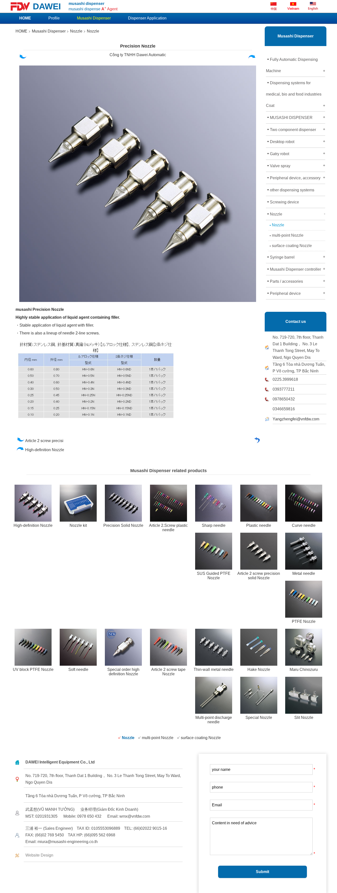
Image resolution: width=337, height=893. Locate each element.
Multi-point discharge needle (213, 719)
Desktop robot (296, 141)
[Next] (252, 58)
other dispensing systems (290, 189)
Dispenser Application (147, 18)
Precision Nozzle (137, 46)
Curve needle (304, 525)
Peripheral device (296, 293)
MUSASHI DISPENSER (296, 117)
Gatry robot (296, 153)
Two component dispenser (296, 129)
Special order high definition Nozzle (123, 671)
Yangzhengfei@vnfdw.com (296, 419)
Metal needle (303, 573)
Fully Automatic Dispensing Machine (295, 64)
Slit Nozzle (303, 717)
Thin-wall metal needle (214, 669)
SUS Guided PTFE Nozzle (213, 575)
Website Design (39, 855)
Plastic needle (258, 525)
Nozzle (76, 31)
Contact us (295, 321)
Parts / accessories (296, 281)
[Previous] (22, 58)
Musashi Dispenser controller (296, 269)
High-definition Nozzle (45, 450)
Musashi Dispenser (48, 31)
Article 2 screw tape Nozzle (168, 671)
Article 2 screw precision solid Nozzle (258, 575)
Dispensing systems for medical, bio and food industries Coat (295, 94)
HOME (21, 31)
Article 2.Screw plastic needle (168, 527)
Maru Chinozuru (304, 669)
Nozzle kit (78, 525)
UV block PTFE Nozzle (33, 669)
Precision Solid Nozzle (123, 525)
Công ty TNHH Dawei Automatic (138, 55)
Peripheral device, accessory (296, 177)
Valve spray (296, 165)
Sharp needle (213, 525)
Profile (54, 18)
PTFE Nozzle (304, 621)
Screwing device (283, 201)
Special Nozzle (258, 717)
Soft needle (78, 669)
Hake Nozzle (258, 669)
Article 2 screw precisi (44, 441)
